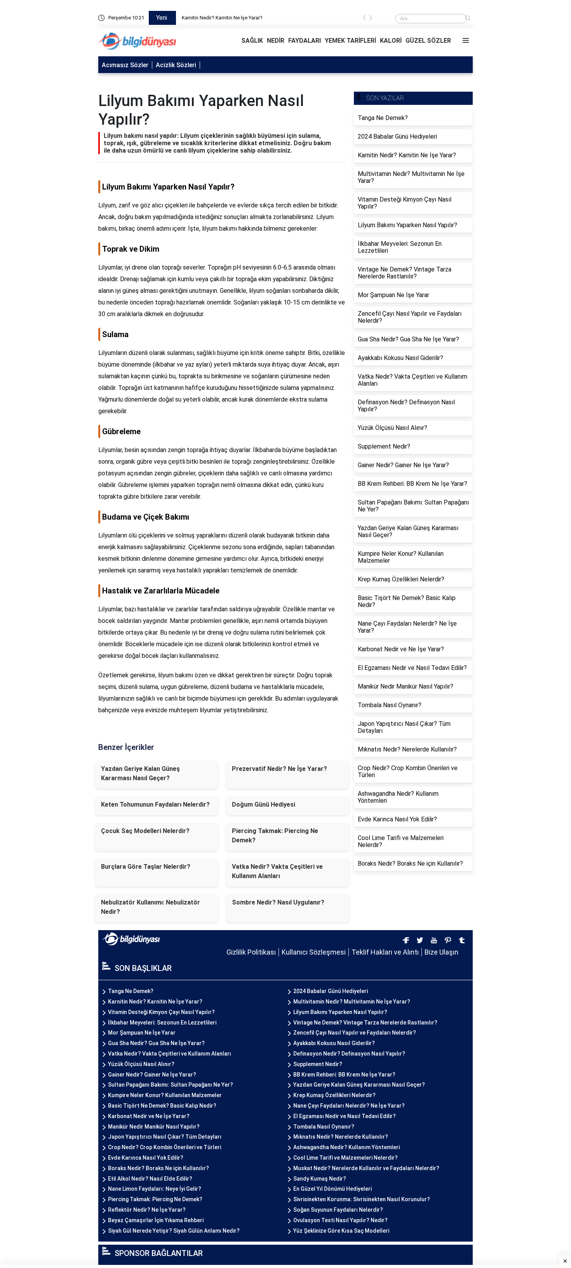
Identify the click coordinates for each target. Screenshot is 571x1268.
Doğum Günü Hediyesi (263, 804)
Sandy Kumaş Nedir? (319, 1179)
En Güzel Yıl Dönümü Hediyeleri (332, 1189)
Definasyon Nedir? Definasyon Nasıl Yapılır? (349, 1054)
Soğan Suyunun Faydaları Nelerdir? (338, 1210)
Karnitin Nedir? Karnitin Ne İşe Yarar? (222, 18)
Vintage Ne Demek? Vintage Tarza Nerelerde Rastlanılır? (365, 1022)
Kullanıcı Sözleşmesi (314, 952)
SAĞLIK (252, 40)
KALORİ (391, 40)
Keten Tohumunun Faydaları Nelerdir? (155, 804)
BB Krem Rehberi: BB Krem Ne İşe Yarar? (344, 1074)
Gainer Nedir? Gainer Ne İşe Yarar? (152, 1074)
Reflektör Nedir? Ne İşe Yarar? (147, 1210)
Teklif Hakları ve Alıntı (385, 952)
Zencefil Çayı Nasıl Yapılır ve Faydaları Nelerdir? (354, 1033)
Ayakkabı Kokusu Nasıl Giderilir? (334, 1043)
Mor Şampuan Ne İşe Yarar (142, 1033)
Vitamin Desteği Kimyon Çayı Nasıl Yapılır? (161, 1012)
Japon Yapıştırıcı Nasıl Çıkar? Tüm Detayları (164, 1137)
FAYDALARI (304, 40)
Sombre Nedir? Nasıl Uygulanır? (278, 902)
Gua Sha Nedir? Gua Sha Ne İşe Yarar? (156, 1043)
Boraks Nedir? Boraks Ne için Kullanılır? (158, 1168)
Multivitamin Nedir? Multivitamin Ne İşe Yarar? (351, 1001)
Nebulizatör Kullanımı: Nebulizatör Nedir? (150, 907)
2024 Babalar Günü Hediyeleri (330, 991)
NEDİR (275, 40)
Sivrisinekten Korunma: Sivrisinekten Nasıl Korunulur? (361, 1199)
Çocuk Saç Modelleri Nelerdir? (145, 831)
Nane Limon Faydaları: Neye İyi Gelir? (154, 1189)
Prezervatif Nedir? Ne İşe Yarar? (279, 768)
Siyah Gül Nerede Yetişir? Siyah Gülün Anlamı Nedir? (174, 1231)
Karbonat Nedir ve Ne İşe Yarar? (149, 1116)
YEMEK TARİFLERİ (350, 40)
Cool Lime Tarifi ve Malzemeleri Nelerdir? (345, 1158)
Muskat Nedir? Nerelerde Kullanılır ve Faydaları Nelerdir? (366, 1168)
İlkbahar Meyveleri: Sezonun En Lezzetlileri (162, 1022)
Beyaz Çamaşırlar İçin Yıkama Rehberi (156, 1220)
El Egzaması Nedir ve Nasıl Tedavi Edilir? (344, 1116)
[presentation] (364, 19)
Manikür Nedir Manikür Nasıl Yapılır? (154, 1127)
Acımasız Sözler (125, 65)
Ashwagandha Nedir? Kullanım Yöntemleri (346, 1147)
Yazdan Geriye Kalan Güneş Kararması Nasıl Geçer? (140, 773)
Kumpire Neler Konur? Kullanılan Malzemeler (165, 1095)
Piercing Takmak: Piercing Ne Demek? (275, 835)
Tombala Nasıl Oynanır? (323, 1127)
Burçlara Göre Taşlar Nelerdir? (145, 866)
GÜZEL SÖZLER (428, 40)
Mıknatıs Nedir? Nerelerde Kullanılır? (340, 1137)
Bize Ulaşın (441, 952)
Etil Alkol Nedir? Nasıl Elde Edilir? (150, 1179)
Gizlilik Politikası (251, 952)
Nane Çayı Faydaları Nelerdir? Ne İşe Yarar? (349, 1106)
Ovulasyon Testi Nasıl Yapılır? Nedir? (340, 1220)
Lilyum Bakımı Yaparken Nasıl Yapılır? (340, 1012)
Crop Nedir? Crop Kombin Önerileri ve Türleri (164, 1147)
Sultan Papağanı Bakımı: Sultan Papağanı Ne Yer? (170, 1085)
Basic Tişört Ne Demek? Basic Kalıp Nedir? (162, 1106)
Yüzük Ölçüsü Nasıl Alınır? (141, 1064)
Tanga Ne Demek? (130, 991)
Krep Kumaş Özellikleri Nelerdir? (334, 1095)
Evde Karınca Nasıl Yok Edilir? (145, 1158)
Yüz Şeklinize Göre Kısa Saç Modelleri (341, 1231)
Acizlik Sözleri (176, 65)
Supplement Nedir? (317, 1064)
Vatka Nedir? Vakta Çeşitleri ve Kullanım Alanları (277, 871)
